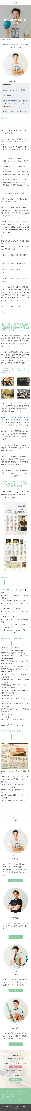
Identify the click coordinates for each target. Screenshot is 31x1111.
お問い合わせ (15, 1079)
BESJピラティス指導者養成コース (13, 417)
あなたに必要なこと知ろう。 (14, 111)
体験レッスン (15, 1067)
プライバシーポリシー (16, 1099)
